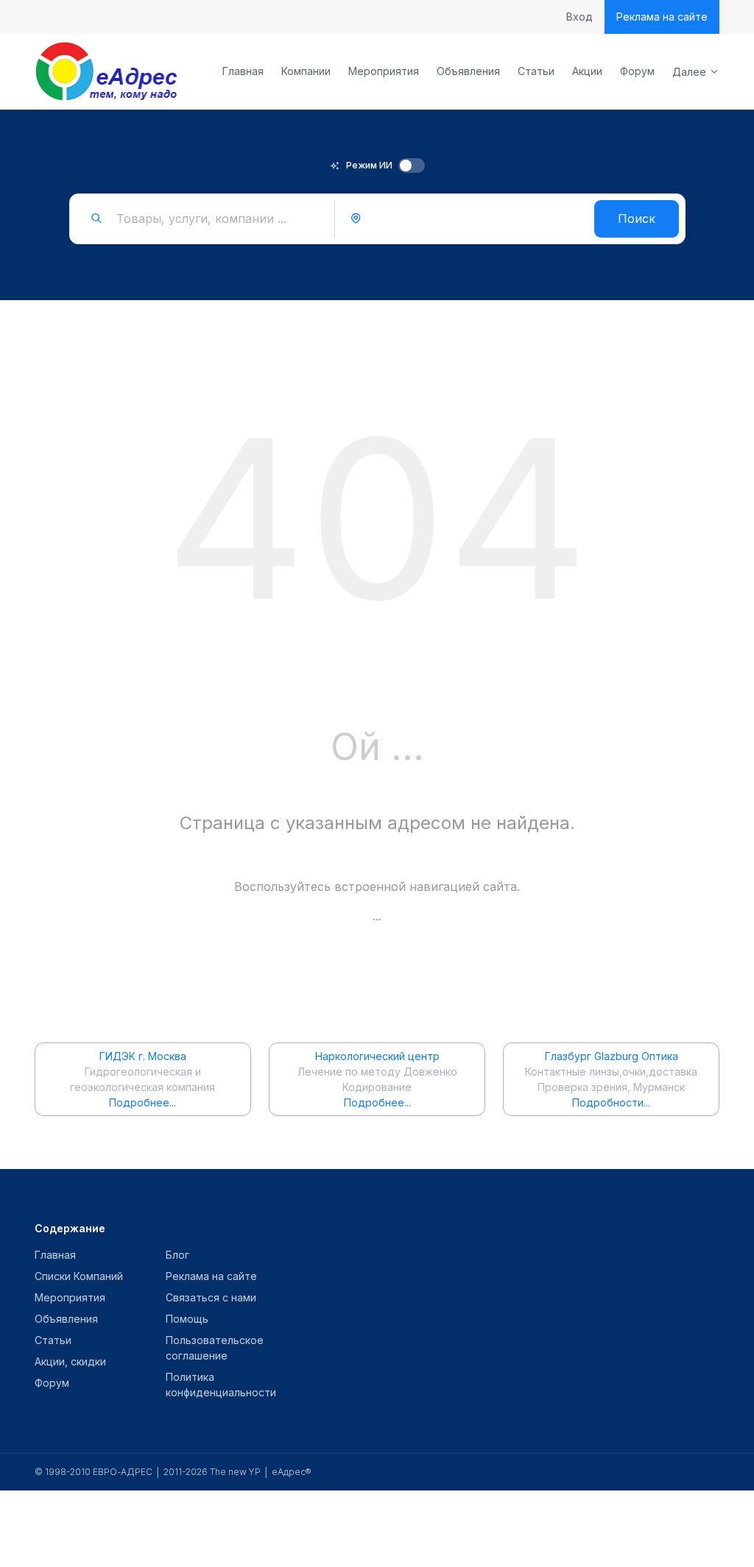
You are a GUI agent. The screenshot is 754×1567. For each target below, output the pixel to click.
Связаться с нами (211, 1297)
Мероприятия (383, 71)
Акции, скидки (70, 1361)
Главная (243, 71)
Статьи (536, 71)
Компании (306, 71)
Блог (177, 1254)
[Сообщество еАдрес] (107, 71)
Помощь (187, 1318)
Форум (637, 71)
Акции (587, 71)
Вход (579, 17)
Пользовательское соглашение (215, 1348)
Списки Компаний (79, 1276)
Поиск (636, 218)
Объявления (468, 71)
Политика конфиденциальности (221, 1385)
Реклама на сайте (662, 16)
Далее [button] (689, 71)
